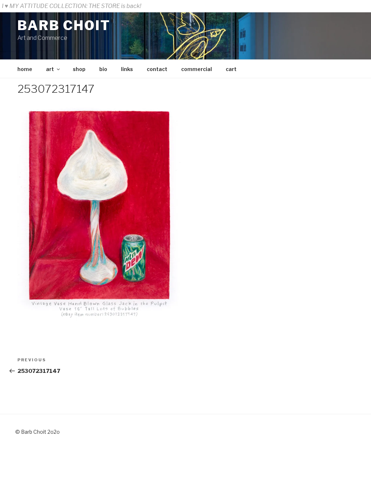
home (24, 69)
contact (157, 69)
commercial (196, 69)
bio (103, 69)
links (127, 69)
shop (79, 69)
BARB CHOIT (64, 25)
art (50, 69)
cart (231, 69)
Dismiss (358, 6)
